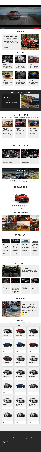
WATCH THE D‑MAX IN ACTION (7, 47)
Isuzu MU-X (12, 437)
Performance (19, 28)
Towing (22, 28)
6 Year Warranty (22, 437)
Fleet (11, 440)
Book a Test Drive (36, 28)
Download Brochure (30, 28)
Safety (15, 28)
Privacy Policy (32, 437)
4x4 (20, 325)
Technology (12, 28)
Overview (8, 28)
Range (25, 28)
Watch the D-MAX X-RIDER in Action (8, 104)
